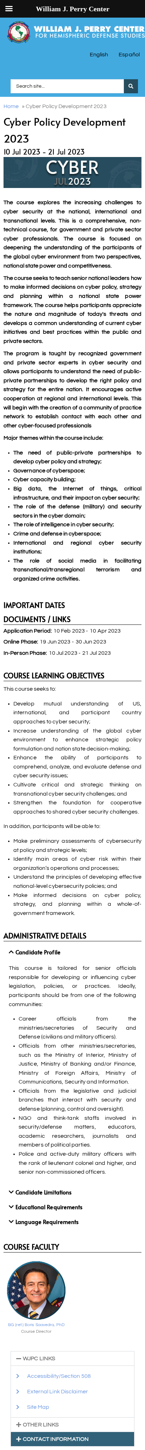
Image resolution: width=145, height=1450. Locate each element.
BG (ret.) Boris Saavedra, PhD (36, 1325)
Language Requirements (46, 1221)
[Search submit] (131, 86)
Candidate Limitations (43, 1192)
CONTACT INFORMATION (56, 1439)
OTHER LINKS (41, 1424)
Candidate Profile (38, 952)
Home (11, 106)
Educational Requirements (48, 1207)
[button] (72, 952)
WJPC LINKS (39, 1358)
